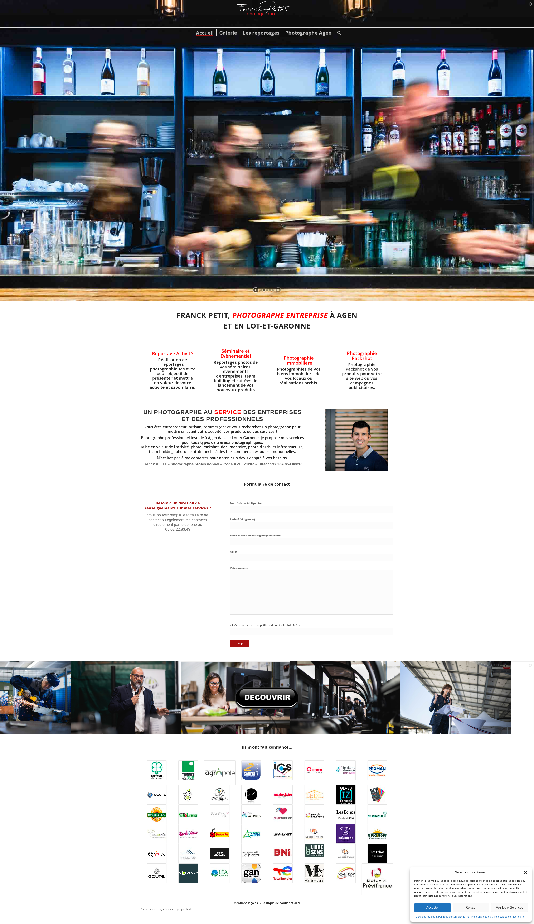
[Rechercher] (337, 33)
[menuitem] (204, 33)
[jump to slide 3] (267, 290)
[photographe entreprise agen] (267, 13)
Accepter (432, 907)
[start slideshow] (256, 290)
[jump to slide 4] (269, 290)
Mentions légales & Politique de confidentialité (442, 916)
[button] (526, 872)
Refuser (471, 907)
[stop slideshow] (278, 290)
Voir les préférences (509, 907)
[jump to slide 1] (261, 290)
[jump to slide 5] (272, 290)
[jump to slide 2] (264, 290)
